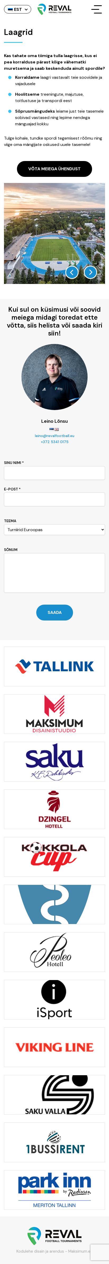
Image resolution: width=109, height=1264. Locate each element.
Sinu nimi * (14, 462)
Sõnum (10, 549)
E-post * (12, 489)
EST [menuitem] (18, 9)
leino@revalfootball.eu (54, 435)
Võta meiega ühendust (54, 169)
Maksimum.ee (80, 1251)
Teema (10, 520)
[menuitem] (17, 9)
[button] (72, 272)
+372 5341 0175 (55, 441)
